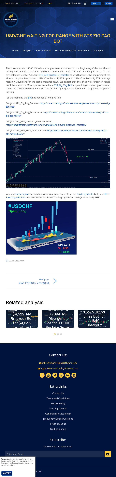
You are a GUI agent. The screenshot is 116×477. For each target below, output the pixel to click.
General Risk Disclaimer (58, 413)
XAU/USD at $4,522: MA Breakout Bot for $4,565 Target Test (22, 319)
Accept (7, 473)
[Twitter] (54, 375)
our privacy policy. (7, 465)
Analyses (27, 50)
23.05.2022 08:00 (16, 260)
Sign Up (96, 3)
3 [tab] (61, 334)
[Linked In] (67, 375)
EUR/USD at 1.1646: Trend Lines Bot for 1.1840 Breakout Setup (94, 318)
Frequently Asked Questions (58, 418)
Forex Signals (22, 194)
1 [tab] (55, 334)
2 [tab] (58, 334)
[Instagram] (61, 375)
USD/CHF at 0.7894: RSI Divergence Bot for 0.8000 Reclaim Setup (58, 319)
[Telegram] (73, 375)
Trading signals (58, 429)
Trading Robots (85, 194)
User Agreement (58, 408)
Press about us (58, 423)
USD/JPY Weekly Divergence (34, 282)
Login (108, 3)
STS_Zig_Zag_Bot (63, 85)
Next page (44, 279)
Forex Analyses (43, 50)
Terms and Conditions (58, 398)
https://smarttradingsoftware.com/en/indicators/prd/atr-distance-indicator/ (46, 124)
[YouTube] (48, 375)
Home (15, 50)
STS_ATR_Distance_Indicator (54, 75)
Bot (30, 97)
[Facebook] (42, 375)
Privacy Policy (58, 403)
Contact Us (58, 393)
